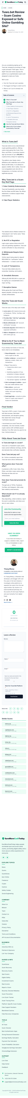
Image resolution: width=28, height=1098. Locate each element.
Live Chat (5, 1060)
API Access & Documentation (11, 937)
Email (6, 668)
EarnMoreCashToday (11, 573)
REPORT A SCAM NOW (14, 550)
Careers (4, 924)
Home (4, 7)
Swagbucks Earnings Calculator (12, 1048)
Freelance (5, 880)
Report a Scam (6, 987)
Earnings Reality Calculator (10, 1038)
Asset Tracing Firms (8, 1000)
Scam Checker (6, 1028)
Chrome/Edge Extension (9, 1051)
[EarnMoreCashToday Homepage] (14, 838)
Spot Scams (5, 974)
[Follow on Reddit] (7, 600)
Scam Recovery (7, 967)
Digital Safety (6, 977)
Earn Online (5, 877)
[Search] (25, 2)
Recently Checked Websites (10, 991)
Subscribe (5, 921)
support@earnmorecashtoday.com (15, 1082)
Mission (4, 907)
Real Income (6, 984)
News (3, 867)
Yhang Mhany (11, 30)
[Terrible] (6, 693)
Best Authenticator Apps (9, 1031)
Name (6, 659)
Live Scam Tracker (8, 997)
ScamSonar (5, 964)
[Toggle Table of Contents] (24, 95)
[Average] (10, 693)
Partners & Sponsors (8, 950)
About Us (5, 904)
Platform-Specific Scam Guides (12, 1004)
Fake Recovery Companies (10, 1014)
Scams (10, 7)
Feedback (5, 1067)
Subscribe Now (14, 523)
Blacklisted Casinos (8, 1010)
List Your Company (8, 953)
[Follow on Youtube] (10, 600)
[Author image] (4, 30)
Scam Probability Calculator (10, 1044)
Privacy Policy (6, 927)
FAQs (3, 917)
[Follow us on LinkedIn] (7, 857)
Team (3, 911)
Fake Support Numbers (9, 1007)
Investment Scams (8, 981)
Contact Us (5, 914)
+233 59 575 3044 (10, 1078)
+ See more (7, 131)
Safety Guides (6, 890)
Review (6, 639)
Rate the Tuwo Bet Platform (13, 686)
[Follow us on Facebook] (3, 857)
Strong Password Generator (10, 1034)
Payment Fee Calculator (9, 1041)
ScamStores (5, 874)
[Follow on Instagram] (4, 600)
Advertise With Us (7, 947)
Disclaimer (5, 931)
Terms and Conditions (8, 934)
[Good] (12, 693)
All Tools (4, 1024)
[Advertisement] (14, 49)
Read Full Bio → (8, 602)
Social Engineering (7, 893)
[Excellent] (14, 693)
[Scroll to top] (25, 1091)
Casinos (4, 887)
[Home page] (14, 2)
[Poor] (8, 693)
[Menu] (3, 2)
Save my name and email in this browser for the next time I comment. (13, 678)
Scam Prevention (7, 994)
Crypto (4, 883)
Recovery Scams (7, 971)
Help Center (5, 1064)
